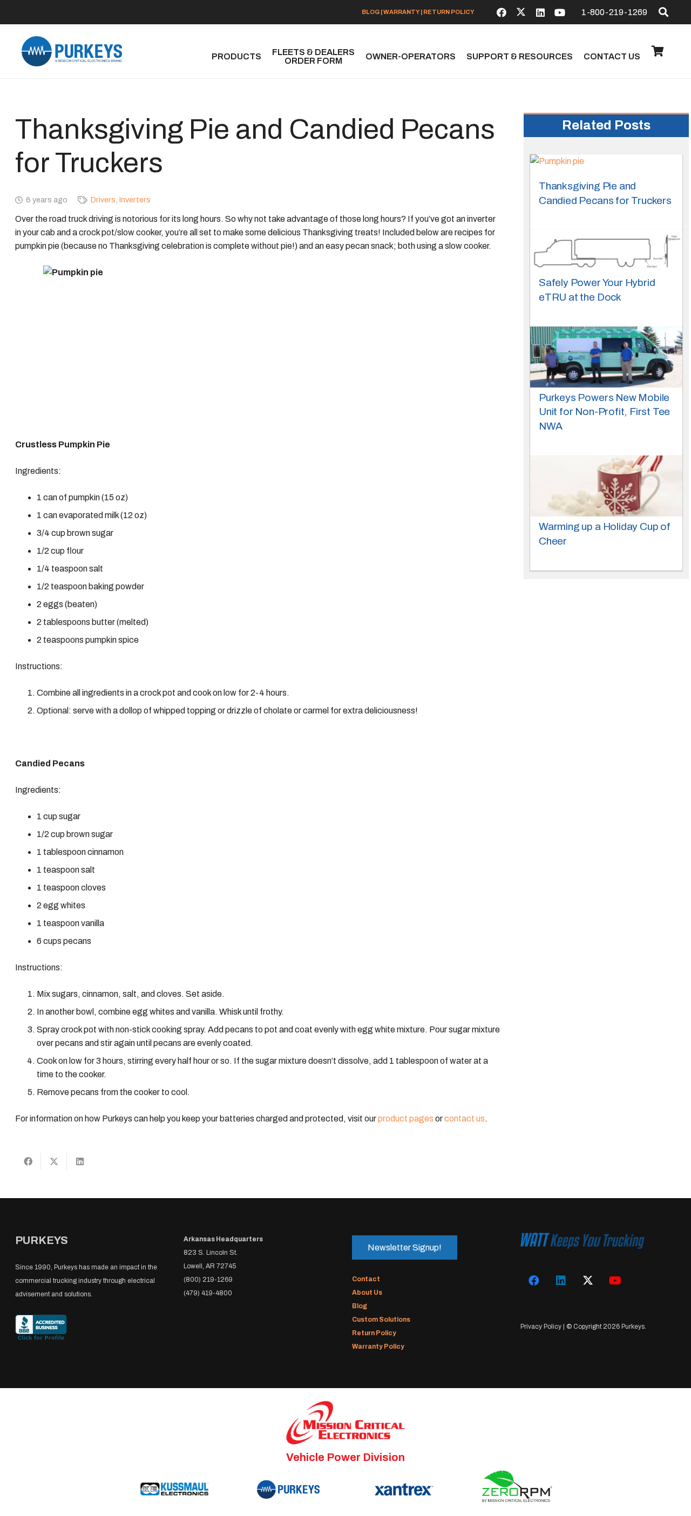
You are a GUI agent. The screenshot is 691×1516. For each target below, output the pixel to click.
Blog (359, 1306)
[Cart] (657, 51)
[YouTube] (560, 12)
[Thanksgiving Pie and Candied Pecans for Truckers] (557, 165)
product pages (405, 1118)
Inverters (135, 199)
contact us (464, 1118)
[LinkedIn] (540, 12)
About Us (367, 1292)
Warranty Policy (378, 1346)
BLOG (371, 12)
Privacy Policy (540, 1326)
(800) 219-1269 (208, 1279)
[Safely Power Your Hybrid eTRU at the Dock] (606, 251)
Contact (366, 1279)
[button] (663, 12)
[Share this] (28, 1161)
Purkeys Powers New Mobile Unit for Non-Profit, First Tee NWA (604, 412)
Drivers (103, 199)
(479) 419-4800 (208, 1293)
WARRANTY (401, 12)
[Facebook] (501, 12)
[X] (521, 12)
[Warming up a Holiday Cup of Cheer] (606, 486)
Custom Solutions (381, 1319)
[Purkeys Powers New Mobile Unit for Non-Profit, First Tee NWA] (606, 357)
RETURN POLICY (449, 12)
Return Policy (374, 1333)
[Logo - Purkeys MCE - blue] (72, 51)
